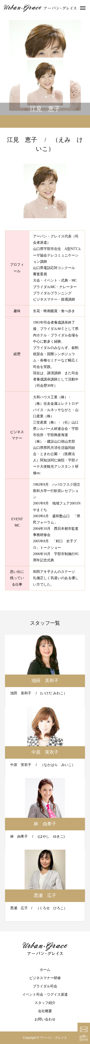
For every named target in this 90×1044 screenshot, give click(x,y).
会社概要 (45, 1011)
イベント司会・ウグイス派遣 (45, 994)
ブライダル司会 (45, 986)
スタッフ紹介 (45, 1003)
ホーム (45, 970)
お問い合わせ (45, 1019)
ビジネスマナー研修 (45, 978)
